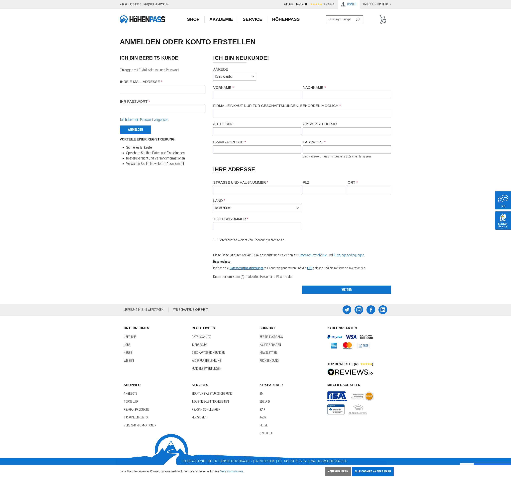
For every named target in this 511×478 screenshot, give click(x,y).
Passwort (314, 142)
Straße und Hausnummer (240, 182)
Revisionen (199, 417)
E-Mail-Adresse (229, 142)
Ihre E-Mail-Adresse (141, 82)
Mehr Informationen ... (232, 471)
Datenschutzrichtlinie (313, 255)
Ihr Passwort (135, 102)
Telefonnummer (230, 219)
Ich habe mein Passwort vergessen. (144, 120)
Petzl (263, 425)
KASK (262, 417)
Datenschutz (201, 337)
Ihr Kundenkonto (136, 417)
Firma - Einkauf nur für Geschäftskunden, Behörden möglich (277, 106)
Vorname (223, 88)
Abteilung (223, 124)
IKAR (262, 409)
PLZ (306, 182)
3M (261, 393)
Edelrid (264, 401)
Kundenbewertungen (206, 368)
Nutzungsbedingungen (349, 255)
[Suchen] (357, 19)
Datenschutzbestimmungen (246, 268)
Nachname (314, 88)
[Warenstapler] (382, 19)
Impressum (199, 345)
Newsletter (268, 353)
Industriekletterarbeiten (210, 401)
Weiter (347, 290)
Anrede (220, 69)
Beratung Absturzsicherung (212, 393)
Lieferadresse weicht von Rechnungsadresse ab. (251, 240)
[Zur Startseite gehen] (142, 19)
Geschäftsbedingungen (208, 353)
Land (219, 201)
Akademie (221, 19)
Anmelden (135, 129)
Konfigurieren (338, 471)
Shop (193, 19)
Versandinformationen (140, 425)
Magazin (301, 4)
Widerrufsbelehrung (206, 360)
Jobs (127, 345)
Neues (128, 353)
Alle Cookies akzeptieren (373, 471)
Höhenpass (286, 19)
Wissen (288, 4)
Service (252, 19)
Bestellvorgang (271, 337)
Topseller (131, 401)
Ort (353, 182)
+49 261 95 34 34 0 (130, 4)
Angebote (131, 393)
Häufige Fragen (270, 345)
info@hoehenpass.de (156, 4)
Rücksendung (269, 360)
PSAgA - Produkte (136, 409)
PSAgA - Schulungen (206, 409)
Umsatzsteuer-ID (320, 124)
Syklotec (266, 433)
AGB (309, 268)
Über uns (130, 337)
